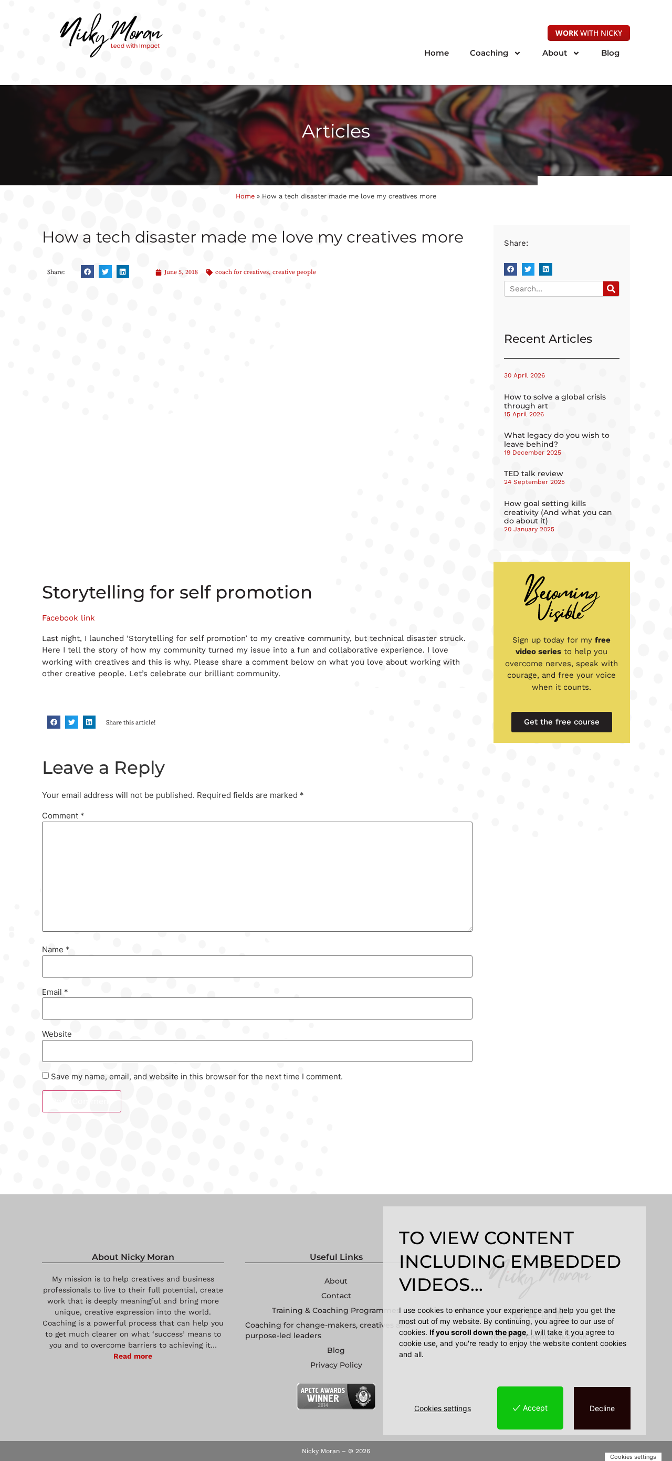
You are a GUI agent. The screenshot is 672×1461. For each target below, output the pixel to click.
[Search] (611, 288)
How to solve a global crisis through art (555, 401)
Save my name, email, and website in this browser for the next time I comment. (197, 1076)
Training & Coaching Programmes (336, 1310)
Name (56, 949)
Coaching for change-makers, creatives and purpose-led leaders (328, 1330)
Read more (132, 1356)
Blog (610, 53)
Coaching (489, 53)
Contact (336, 1295)
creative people (294, 272)
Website (57, 1034)
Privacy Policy (336, 1365)
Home (436, 53)
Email (55, 992)
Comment (63, 815)
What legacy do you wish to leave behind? (557, 439)
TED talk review (533, 473)
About (554, 53)
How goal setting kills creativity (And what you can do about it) (558, 512)
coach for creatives (242, 272)
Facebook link (68, 618)
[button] (87, 271)
